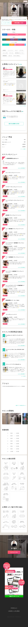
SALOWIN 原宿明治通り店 (14, 1)
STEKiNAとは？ (14, 607)
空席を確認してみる (18, 22)
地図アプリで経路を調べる (20, 405)
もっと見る (23, 376)
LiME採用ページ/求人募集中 (14, 611)
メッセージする (6, 22)
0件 (22, 111)
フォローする (15, 552)
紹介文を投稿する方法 (14, 123)
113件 (20, 64)
